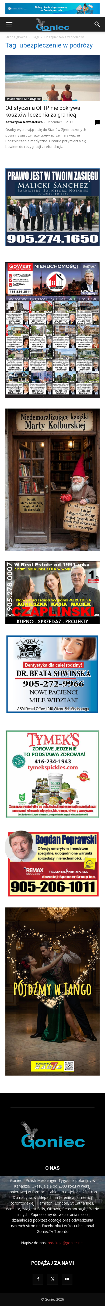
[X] (52, 1279)
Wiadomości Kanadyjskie (24, 99)
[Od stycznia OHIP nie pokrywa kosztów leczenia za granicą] (52, 78)
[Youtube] (67, 1279)
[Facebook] (38, 1279)
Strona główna (16, 37)
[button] (9, 24)
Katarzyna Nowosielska (24, 122)
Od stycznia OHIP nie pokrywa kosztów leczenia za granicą (42, 111)
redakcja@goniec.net (66, 1242)
